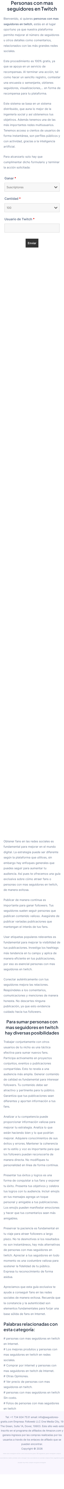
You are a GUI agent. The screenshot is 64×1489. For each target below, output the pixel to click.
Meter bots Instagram (9, 1453)
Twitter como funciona (23, 1453)
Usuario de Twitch (19, 219)
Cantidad (12, 198)
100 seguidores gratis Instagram (46, 1453)
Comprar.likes (49, 1458)
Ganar (10, 178)
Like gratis (33, 1453)
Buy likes (26, 1462)
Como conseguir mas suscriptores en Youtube (31, 1458)
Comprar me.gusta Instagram (37, 1462)
